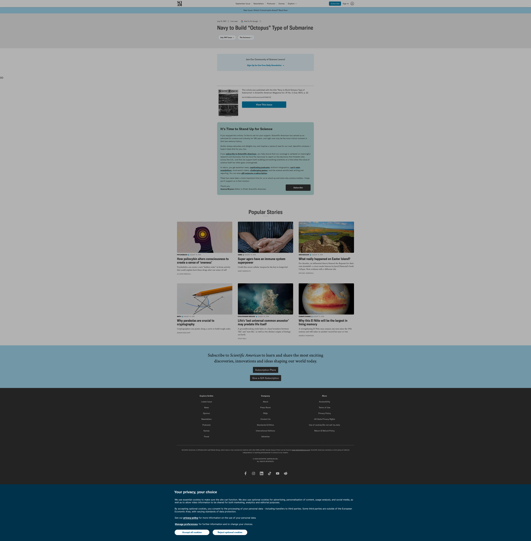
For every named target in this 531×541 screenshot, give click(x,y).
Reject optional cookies (230, 532)
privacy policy (190, 517)
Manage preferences (186, 524)
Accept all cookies (192, 532)
